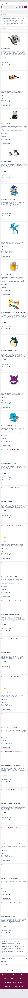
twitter (16, 968)
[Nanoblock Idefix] (14, 644)
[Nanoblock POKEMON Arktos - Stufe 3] (14, 228)
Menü (4, 7)
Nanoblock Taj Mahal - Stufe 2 (8, 916)
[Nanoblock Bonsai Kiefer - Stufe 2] (14, 568)
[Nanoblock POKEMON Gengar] (14, 379)
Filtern (4, 14)
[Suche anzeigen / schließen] (16, 7)
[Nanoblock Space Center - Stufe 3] (14, 870)
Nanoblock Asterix (6, 690)
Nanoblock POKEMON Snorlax (9, 350)
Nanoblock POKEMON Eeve (8, 501)
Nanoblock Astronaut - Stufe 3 (8, 841)
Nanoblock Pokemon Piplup (8, 199)
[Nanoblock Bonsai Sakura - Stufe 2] (14, 606)
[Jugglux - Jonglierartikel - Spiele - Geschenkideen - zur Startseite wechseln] (4, 3)
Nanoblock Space (19, 941)
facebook (4, 968)
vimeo (9, 970)
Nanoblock (5, 942)
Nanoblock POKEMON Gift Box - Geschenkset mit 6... (13, 313)
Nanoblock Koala (5, 48)
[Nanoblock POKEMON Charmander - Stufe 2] (14, 757)
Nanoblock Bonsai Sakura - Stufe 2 (10, 614)
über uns (25, 0)
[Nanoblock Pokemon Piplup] (14, 191)
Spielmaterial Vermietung (6, 0)
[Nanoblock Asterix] (14, 681)
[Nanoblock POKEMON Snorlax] (14, 342)
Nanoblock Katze (5, 86)
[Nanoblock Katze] (14, 77)
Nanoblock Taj (5, 943)
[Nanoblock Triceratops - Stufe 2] (14, 719)
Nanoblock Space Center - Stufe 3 (9, 878)
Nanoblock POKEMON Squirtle (9, 425)
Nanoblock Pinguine (6, 161)
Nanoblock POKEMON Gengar (8, 388)
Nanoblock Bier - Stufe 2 (7, 275)
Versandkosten (22, 990)
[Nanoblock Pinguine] (14, 153)
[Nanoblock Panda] (14, 115)
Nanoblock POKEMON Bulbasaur (9, 463)
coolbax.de (17, 992)
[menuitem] (3, 7)
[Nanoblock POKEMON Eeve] (14, 493)
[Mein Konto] (22, 7)
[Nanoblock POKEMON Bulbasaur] (14, 455)
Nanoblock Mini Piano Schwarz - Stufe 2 (11, 539)
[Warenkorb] (25, 7)
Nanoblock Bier (12, 948)
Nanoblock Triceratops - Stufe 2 (9, 727)
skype (14, 970)
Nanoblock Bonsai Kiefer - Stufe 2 (9, 576)
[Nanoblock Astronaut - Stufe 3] (14, 832)
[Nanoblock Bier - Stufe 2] (14, 266)
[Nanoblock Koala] (14, 40)
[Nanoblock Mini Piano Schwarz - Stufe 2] (14, 530)
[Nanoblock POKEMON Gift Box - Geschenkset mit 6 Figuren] (14, 304)
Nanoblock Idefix (5, 652)
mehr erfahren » (9, 24)
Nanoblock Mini (16, 949)
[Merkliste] (19, 7)
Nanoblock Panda (5, 123)
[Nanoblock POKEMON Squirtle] (14, 417)
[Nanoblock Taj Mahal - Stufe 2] (14, 908)
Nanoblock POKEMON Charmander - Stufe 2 (12, 765)
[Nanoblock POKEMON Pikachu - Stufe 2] (14, 795)
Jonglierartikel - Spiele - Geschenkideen (14, 995)
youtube (4, 970)
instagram (10, 968)
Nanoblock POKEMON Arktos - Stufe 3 (10, 237)
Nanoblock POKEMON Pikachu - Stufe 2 (11, 803)
